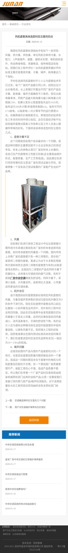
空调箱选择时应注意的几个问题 (30, 400)
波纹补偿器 (51, 530)
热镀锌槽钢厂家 (44, 527)
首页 (4, 24)
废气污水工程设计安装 (12, 530)
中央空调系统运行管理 (16, 474)
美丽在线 (6, 534)
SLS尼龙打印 (29, 530)
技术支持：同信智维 (32, 543)
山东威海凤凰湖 (19, 534)
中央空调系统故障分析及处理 (19, 444)
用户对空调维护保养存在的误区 (30, 407)
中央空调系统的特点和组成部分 (20, 504)
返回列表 (34, 420)
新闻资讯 (14, 24)
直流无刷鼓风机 (19, 527)
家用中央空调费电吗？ (16, 489)
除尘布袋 (40, 530)
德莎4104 (31, 527)
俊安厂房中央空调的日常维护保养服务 (24, 459)
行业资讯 (26, 24)
